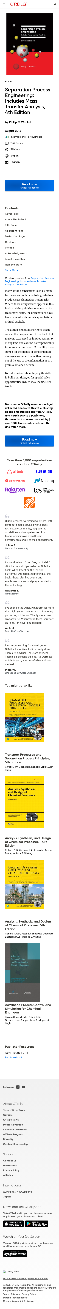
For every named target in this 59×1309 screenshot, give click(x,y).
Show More (11, 270)
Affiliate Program (13, 1134)
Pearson (15, 161)
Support (9, 1154)
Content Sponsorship (15, 1144)
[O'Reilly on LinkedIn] (18, 1087)
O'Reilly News (11, 1119)
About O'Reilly (13, 1104)
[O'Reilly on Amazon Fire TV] (15, 1256)
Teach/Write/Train (14, 1110)
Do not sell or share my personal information (25, 1278)
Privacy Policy (11, 1170)
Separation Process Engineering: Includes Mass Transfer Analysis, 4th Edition (29, 281)
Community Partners (15, 1129)
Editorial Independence (15, 1297)
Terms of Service (11, 1294)
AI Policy (8, 1175)
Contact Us (9, 1160)
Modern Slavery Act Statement (18, 1301)
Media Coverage (13, 1124)
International (12, 1185)
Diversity (8, 1139)
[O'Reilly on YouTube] (23, 1087)
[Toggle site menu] (4, 4)
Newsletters (10, 1165)
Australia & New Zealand (17, 1191)
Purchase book (13, 1057)
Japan (7, 1196)
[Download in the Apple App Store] (13, 1226)
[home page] (18, 4)
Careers (7, 1115)
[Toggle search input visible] (55, 4)
